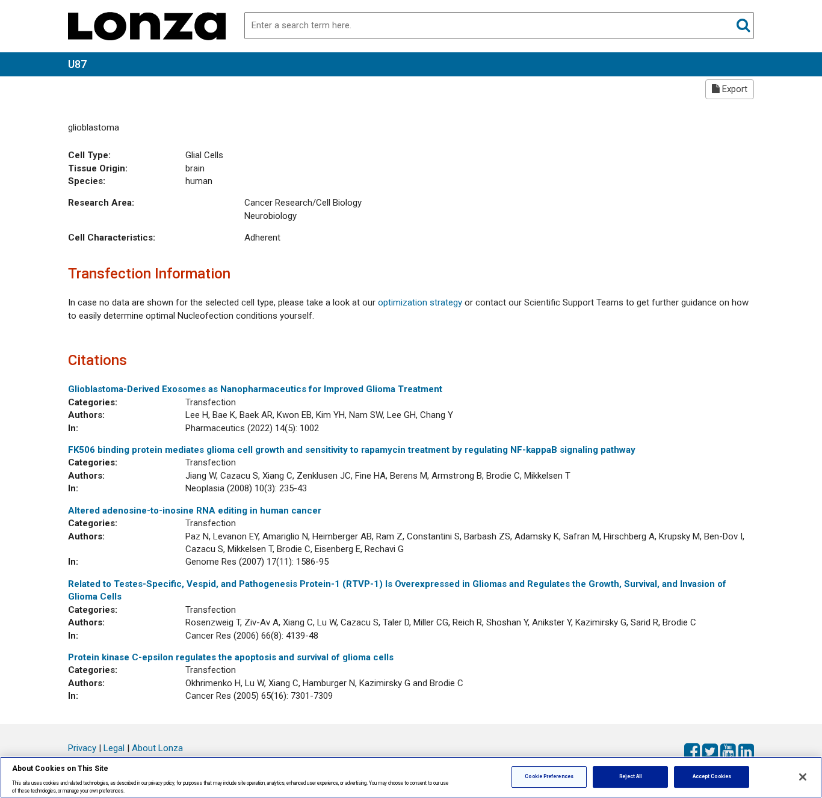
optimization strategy (420, 302)
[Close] (803, 777)
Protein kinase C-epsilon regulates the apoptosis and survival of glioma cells (231, 657)
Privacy (82, 748)
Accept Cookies (712, 776)
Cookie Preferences (549, 776)
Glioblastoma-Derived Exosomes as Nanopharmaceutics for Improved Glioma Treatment (255, 389)
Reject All (630, 776)
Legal (114, 748)
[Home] (147, 25)
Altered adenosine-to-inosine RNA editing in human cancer (194, 510)
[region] (411, 777)
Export (733, 89)
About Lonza (157, 748)
